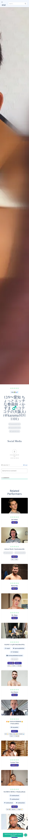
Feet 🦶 (9, 665)
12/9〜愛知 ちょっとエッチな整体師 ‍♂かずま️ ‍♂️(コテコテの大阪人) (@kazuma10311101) (14, 408)
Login (26, 465)
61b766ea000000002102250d (15, 655)
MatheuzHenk (21, 803)
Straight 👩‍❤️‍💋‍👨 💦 (14, 765)
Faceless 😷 (10, 663)
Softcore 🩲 (18, 663)
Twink (16, 559)
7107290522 (15, 652)
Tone (12, 559)
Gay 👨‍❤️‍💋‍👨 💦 (14, 522)
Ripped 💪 (20, 809)
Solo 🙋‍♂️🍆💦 (14, 392)
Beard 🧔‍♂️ (8, 809)
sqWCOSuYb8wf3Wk (19, 648)
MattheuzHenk (15, 795)
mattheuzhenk (15, 799)
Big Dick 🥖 (14, 809)
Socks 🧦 (14, 665)
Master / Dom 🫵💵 (14, 733)
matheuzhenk (9, 803)
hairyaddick (15, 727)
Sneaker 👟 (21, 733)
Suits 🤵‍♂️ (19, 665)
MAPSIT (8, 648)
